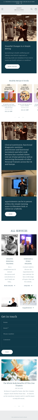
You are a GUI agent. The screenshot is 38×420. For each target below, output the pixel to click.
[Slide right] (23, 117)
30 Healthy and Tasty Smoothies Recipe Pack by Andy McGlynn (9, 106)
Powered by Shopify (23, 417)
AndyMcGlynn (16, 417)
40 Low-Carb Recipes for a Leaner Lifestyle (25, 105)
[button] (2, 9)
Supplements (27, 308)
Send (7, 352)
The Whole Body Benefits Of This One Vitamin (19, 384)
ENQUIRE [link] (27, 285)
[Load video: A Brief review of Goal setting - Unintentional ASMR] (9, 302)
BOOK (10, 214)
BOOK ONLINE (12, 66)
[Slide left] (15, 117)
